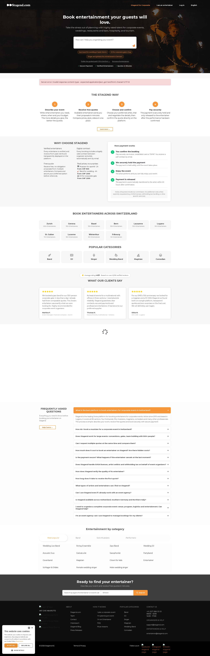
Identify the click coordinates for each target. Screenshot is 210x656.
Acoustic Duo (48, 553)
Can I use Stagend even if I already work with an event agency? (122, 492)
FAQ (99, 623)
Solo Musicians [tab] (103, 538)
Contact (73, 619)
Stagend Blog (75, 627)
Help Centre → (47, 427)
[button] (18, 650)
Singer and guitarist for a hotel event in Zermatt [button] (105, 56)
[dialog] (18, 639)
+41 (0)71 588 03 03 (154, 611)
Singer (126, 619)
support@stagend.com (155, 625)
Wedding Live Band (51, 546)
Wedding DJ (148, 546)
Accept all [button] (11, 645)
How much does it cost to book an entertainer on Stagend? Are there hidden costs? (122, 450)
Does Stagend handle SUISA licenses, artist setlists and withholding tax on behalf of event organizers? (122, 464)
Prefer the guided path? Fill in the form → (95, 61)
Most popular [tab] (53, 538)
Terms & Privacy (80, 646)
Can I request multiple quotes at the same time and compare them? (122, 443)
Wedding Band (130, 627)
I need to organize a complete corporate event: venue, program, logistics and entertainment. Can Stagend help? (122, 508)
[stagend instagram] (156, 648)
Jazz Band (114, 546)
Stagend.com (75, 612)
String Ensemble (83, 546)
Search (142, 593)
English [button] (194, 5)
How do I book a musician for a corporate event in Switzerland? (122, 429)
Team (72, 616)
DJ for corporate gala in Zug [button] (121, 52)
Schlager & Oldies (50, 567)
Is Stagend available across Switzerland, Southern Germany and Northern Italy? (122, 500)
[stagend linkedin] (167, 648)
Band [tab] (78, 538)
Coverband (47, 560)
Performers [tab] (131, 538)
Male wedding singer (119, 567)
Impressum (74, 623)
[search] (133, 45)
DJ (125, 616)
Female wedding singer (86, 567)
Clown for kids (116, 560)
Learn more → (105, 129)
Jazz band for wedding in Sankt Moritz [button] (93, 52)
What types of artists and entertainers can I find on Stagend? (122, 485)
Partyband (148, 553)
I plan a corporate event (106, 612)
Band (126, 612)
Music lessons (102, 627)
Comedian (128, 630)
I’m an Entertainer (104, 619)
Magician (80, 560)
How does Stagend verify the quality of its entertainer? (122, 471)
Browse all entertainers (120, 61)
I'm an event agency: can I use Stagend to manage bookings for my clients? (122, 516)
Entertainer (148, 560)
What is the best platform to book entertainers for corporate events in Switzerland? (122, 410)
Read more (19, 641)
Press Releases (76, 630)
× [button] (32, 628)
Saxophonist (115, 553)
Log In (181, 5)
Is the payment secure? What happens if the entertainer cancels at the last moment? (122, 457)
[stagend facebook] (146, 648)
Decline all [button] (25, 645)
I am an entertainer (165, 5)
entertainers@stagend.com (157, 634)
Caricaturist (81, 553)
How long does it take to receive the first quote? (122, 478)
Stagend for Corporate (140, 5)
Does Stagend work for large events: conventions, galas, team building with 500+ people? (122, 436)
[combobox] (29, 628)
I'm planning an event (105, 616)
